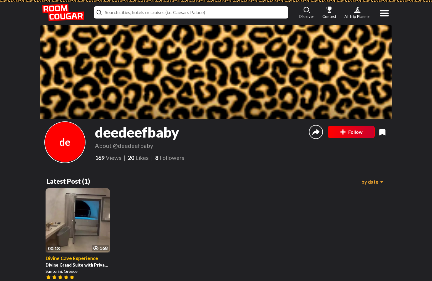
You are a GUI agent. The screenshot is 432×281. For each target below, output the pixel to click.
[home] (63, 12)
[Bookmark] (382, 132)
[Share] (316, 132)
